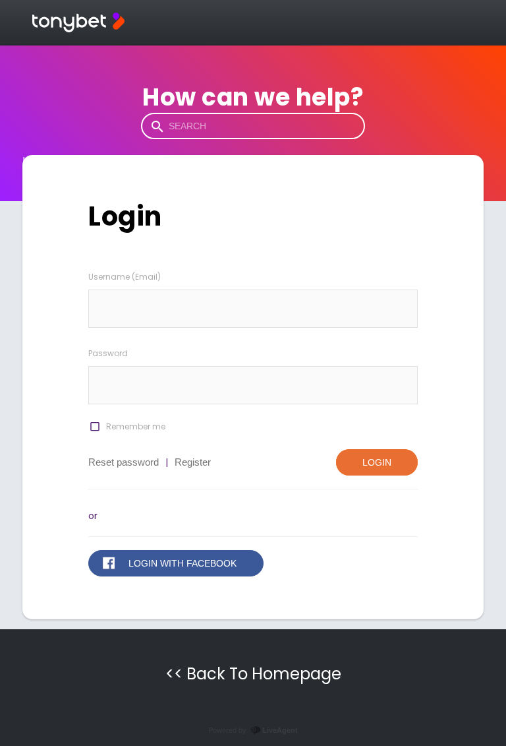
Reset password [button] (123, 462)
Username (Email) (124, 276)
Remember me (135, 426)
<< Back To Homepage (253, 674)
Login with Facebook (182, 563)
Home (37, 160)
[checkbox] (94, 427)
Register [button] (193, 462)
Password (108, 353)
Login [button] (376, 462)
